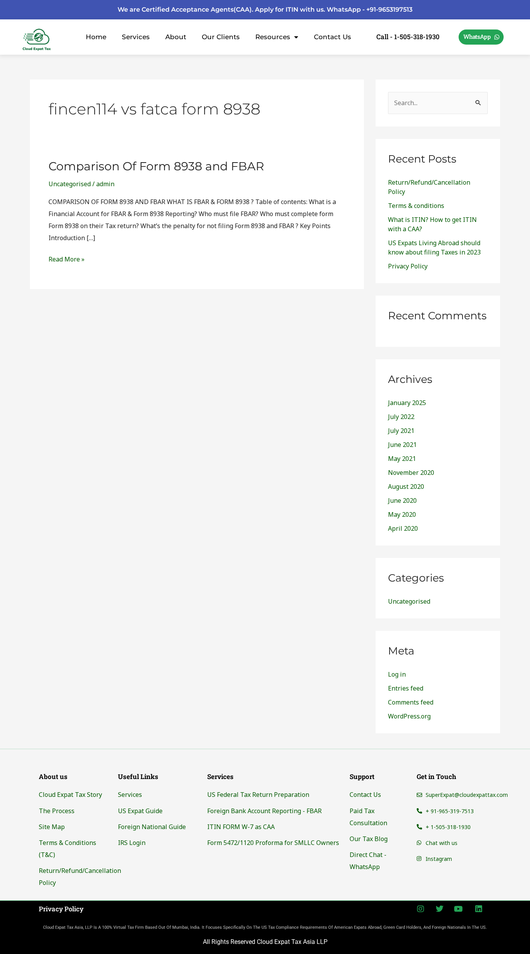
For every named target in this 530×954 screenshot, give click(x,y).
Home (96, 37)
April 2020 (403, 528)
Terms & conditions (416, 205)
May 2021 (402, 458)
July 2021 (401, 430)
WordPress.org (409, 716)
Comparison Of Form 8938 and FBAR (156, 166)
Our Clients (221, 37)
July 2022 (401, 416)
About (175, 37)
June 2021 (402, 444)
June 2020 (402, 500)
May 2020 (402, 514)
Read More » (66, 258)
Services (136, 37)
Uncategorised (69, 184)
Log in (397, 674)
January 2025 (407, 402)
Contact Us (332, 37)
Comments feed (410, 702)
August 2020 (406, 486)
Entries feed (405, 688)
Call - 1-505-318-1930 (408, 36)
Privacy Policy (408, 266)
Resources (272, 37)
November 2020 (411, 472)
